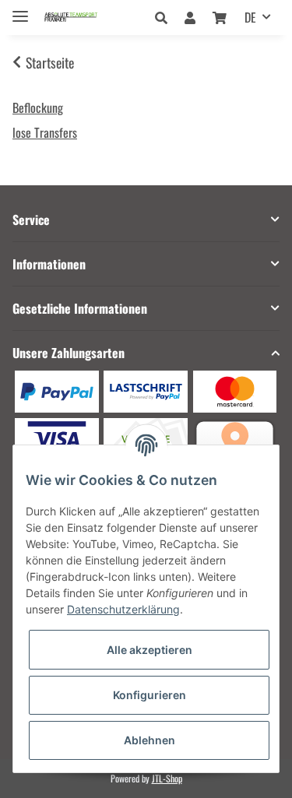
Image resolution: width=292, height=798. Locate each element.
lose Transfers (44, 132)
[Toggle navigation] (20, 9)
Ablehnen (149, 740)
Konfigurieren (149, 694)
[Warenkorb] (219, 17)
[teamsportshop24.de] (84, 17)
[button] (165, 17)
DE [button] (250, 17)
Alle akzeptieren (149, 649)
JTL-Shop (167, 778)
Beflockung (37, 107)
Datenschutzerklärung (123, 609)
